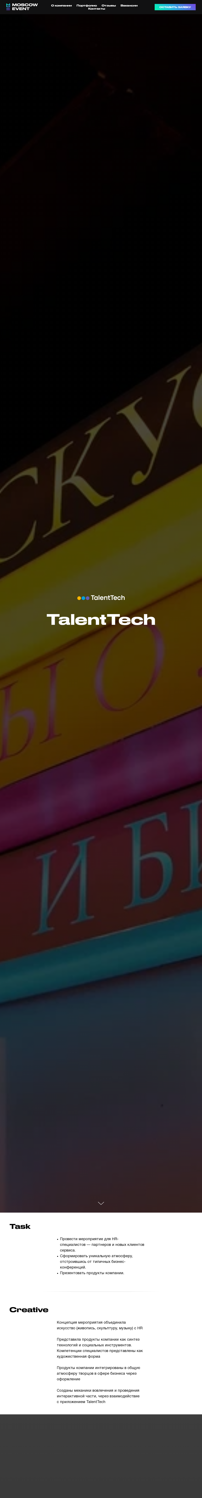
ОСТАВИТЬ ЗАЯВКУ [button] (175, 7)
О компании (61, 5)
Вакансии (129, 5)
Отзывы (109, 5)
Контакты (96, 8)
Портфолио (87, 5)
